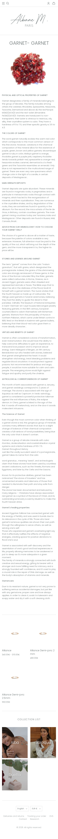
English (20, 808)
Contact (23, 819)
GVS (51, 816)
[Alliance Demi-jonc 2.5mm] (15, 677)
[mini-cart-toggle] (54, 3)
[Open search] (7, 3)
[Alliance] (15, 633)
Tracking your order (36, 816)
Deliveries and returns (13, 816)
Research (34, 819)
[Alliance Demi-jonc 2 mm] (43, 633)
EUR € (34, 808)
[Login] (48, 3)
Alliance (6, 650)
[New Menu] (3, 3)
